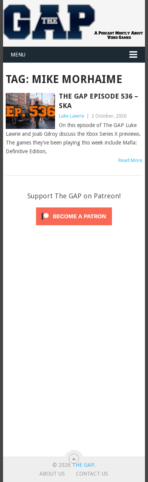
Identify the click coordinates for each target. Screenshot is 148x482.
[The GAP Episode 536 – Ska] (30, 111)
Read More (130, 160)
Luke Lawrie (71, 116)
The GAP (83, 465)
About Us (52, 474)
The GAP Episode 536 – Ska (98, 101)
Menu (18, 55)
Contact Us (92, 474)
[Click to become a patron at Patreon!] (74, 227)
